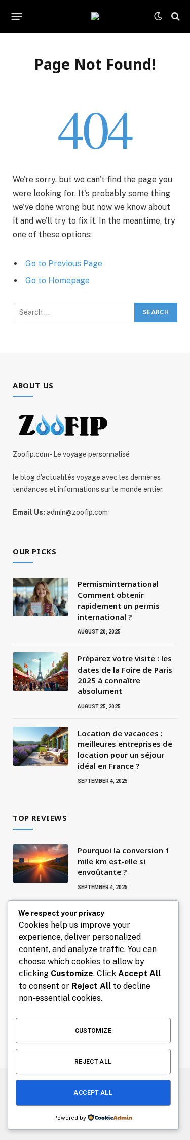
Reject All (93, 1061)
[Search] (174, 16)
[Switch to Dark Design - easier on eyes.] (158, 16)
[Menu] (17, 16)
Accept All (92, 1092)
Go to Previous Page (63, 263)
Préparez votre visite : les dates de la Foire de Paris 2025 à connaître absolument (125, 674)
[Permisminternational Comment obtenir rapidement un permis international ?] (40, 597)
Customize (93, 1030)
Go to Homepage (57, 281)
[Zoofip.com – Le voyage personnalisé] (95, 16)
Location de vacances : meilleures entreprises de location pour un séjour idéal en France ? (125, 749)
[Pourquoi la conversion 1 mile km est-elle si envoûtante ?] (40, 863)
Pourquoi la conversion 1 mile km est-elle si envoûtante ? (124, 861)
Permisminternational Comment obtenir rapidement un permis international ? (119, 600)
